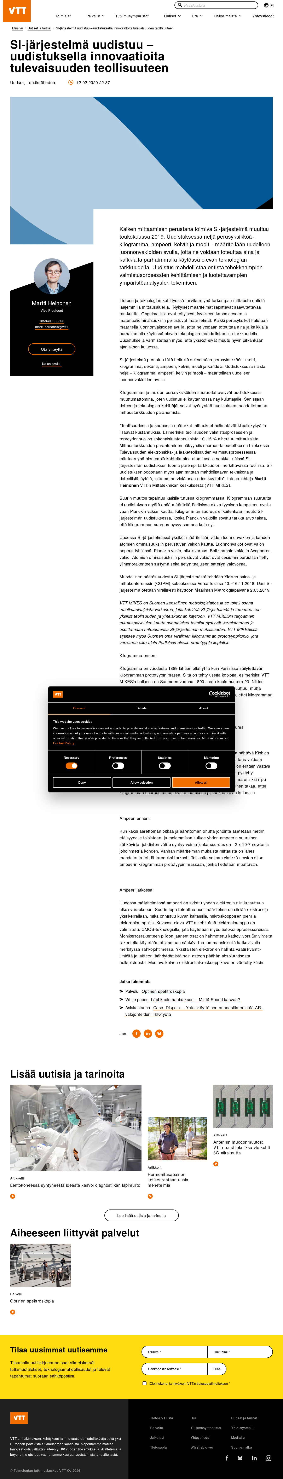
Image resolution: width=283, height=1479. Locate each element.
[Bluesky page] (240, 1459)
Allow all (201, 782)
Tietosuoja (158, 1447)
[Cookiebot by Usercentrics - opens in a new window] (212, 694)
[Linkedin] (148, 1034)
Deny (82, 782)
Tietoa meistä (225, 15)
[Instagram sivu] (268, 1459)
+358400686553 (51, 320)
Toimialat (63, 15)
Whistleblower (202, 1447)
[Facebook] (136, 1034)
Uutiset (170, 15)
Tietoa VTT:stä (161, 1418)
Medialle (238, 1437)
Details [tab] (142, 708)
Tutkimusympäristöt (132, 15)
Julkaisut (157, 1437)
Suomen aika (241, 1447)
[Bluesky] (159, 1034)
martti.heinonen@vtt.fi (51, 326)
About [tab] (203, 708)
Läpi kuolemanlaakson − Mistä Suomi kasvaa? (195, 999)
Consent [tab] (79, 708)
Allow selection (142, 782)
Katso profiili (52, 363)
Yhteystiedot (263, 15)
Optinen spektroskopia (163, 991)
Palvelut (93, 15)
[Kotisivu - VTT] (17, 11)
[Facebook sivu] (227, 1459)
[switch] (118, 765)
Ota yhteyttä (52, 349)
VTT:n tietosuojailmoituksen (207, 1383)
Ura (195, 15)
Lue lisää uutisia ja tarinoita (141, 1215)
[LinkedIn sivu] (254, 1459)
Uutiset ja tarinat (244, 1418)
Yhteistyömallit (243, 1427)
